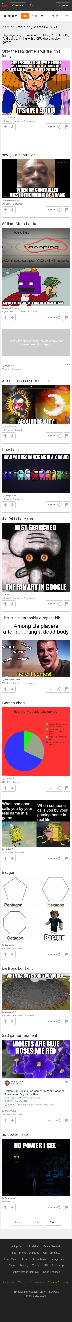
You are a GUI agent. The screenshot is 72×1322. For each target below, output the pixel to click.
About (12, 1265)
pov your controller (18, 155)
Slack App (58, 1265)
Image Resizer (59, 1259)
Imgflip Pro (16, 1246)
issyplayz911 (10, 366)
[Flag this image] (66, 126)
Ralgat (7, 594)
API (45, 1265)
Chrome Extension (58, 1282)
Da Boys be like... (17, 968)
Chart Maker (11, 1259)
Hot (25, 16)
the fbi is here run (17, 519)
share (51, 126)
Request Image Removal (25, 1271)
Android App (37, 1282)
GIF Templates (51, 1252)
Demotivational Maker (34, 1259)
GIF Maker (32, 1246)
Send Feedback (52, 1271)
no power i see (15, 1134)
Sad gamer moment (19, 1035)
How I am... (12, 450)
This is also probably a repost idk (31, 618)
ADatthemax (10, 117)
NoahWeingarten (12, 200)
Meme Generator (52, 1246)
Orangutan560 (10, 495)
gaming (9, 16)
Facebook (8, 1282)
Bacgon (8, 872)
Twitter (22, 1282)
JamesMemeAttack (13, 680)
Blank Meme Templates (25, 1252)
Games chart (13, 703)
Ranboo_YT (10, 849)
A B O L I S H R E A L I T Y (26, 381)
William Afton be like (19, 224)
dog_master (10, 945)
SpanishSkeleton (12, 308)
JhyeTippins (10, 1198)
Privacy (23, 1265)
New (34, 16)
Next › (54, 1222)
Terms (35, 1265)
